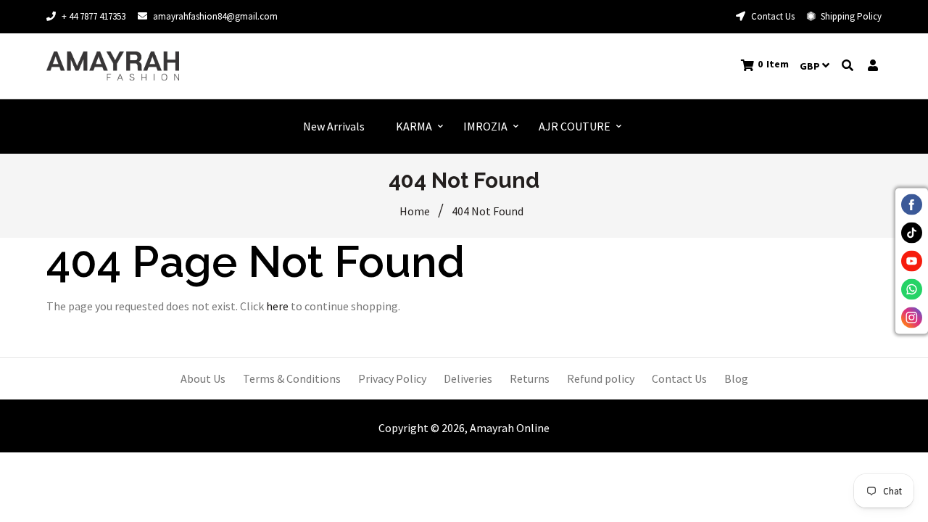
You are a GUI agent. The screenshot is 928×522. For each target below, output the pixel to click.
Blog (736, 378)
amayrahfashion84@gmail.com (215, 16)
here (277, 306)
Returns (530, 378)
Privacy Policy (392, 378)
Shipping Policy (850, 16)
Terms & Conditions (292, 378)
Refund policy (600, 378)
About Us (203, 378)
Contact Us (772, 16)
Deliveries (468, 378)
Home (414, 211)
